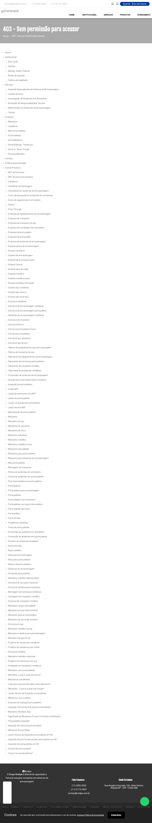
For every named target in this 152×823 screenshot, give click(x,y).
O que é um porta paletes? (20, 753)
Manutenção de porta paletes (22, 412)
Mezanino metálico (17, 440)
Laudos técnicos (15, 94)
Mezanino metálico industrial (21, 656)
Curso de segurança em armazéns (24, 200)
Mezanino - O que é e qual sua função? (26, 689)
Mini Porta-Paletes (17, 131)
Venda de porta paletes (19, 573)
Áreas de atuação (16, 75)
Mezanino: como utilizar (19, 698)
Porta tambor (14, 518)
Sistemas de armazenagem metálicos (26, 315)
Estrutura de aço (16, 624)
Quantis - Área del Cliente (135, 4)
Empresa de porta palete (19, 232)
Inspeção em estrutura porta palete (24, 725)
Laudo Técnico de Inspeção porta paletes (27, 693)
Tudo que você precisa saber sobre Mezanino (29, 684)
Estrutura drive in (16, 324)
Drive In (11, 204)
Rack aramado (15, 546)
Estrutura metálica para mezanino (24, 587)
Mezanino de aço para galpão (22, 606)
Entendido (116, 815)
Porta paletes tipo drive (19, 509)
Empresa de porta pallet (19, 237)
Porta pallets (14, 513)
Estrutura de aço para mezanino (23, 582)
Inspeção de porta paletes (20, 384)
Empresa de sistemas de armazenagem (27, 241)
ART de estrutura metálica (20, 177)
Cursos (11, 112)
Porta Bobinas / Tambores (20, 145)
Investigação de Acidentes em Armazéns (27, 98)
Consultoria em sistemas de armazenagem (28, 191)
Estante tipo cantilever (18, 287)
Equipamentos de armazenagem (23, 246)
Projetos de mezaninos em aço (22, 661)
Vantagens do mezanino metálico (24, 596)
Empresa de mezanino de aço (22, 223)
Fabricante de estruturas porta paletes (26, 361)
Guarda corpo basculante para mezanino (27, 380)
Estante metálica (16, 274)
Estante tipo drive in (17, 292)
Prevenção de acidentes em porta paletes (27, 536)
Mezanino (13, 121)
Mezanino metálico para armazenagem (26, 633)
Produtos (9, 117)
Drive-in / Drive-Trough (18, 149)
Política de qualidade (17, 80)
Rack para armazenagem (20, 555)
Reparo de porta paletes (19, 564)
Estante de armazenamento (21, 260)
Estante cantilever (16, 251)
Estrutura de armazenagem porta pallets (27, 310)
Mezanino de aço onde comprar (23, 619)
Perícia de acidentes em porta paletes (25, 476)
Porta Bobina (14, 486)
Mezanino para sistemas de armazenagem (28, 458)
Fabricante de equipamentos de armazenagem (30, 357)
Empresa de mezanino (18, 218)
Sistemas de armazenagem (21, 569)
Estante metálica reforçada (21, 283)
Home (6, 36)
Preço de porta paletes (18, 527)
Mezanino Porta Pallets (19, 730)
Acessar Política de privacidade (90, 815)
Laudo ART (13, 389)
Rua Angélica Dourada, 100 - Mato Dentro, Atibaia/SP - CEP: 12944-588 (124, 786)
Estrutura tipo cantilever (19, 338)
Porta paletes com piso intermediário (25, 504)
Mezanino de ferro (17, 430)
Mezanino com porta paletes (21, 670)
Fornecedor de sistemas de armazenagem (28, 375)
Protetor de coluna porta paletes (23, 541)
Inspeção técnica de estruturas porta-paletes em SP (32, 739)
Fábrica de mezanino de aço (21, 352)
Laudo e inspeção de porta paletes (24, 403)
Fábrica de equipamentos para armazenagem (29, 347)
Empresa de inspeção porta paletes (24, 702)
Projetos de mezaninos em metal (23, 647)
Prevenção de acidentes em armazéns (26, 532)
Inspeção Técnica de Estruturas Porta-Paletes (29, 707)
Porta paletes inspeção (19, 721)
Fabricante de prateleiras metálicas (24, 370)
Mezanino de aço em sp (19, 638)
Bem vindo (13, 62)
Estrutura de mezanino (19, 320)
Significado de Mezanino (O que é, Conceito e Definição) (34, 716)
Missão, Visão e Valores (19, 71)
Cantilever (13, 126)
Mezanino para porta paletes (21, 453)
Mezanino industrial (17, 435)
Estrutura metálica (17, 652)
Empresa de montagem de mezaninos (26, 227)
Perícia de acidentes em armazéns (24, 472)
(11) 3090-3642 (38, 4)
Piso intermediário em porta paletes (25, 481)
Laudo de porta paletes (19, 398)
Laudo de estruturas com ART (22, 393)
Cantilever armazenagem (20, 186)
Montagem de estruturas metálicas (24, 592)
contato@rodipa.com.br (79, 793)
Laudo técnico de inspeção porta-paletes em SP (30, 735)
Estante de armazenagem (20, 255)
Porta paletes (14, 495)
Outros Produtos (13, 168)
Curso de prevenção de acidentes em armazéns (30, 195)
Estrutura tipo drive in (18, 343)
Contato (9, 158)
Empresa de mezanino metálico (23, 601)
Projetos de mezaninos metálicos (23, 642)
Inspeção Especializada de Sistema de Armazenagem (33, 89)
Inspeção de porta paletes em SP (23, 744)
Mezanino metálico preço (20, 444)
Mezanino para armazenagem (22, 615)
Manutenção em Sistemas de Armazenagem (29, 108)
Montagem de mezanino (19, 467)
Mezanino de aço (16, 421)
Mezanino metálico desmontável (23, 578)
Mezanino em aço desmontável (23, 610)
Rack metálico (14, 550)
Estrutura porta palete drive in (22, 329)
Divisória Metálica (16, 154)
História (11, 66)
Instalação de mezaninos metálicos (24, 665)
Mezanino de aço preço (19, 426)
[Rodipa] (21, 11)
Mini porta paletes (16, 463)
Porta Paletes (14, 135)
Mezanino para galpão (18, 449)
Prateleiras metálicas (18, 523)
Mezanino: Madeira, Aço (19, 712)
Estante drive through (18, 269)
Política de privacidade (15, 163)
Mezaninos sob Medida (19, 679)
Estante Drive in (15, 264)
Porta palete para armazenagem (23, 490)
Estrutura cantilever (17, 301)
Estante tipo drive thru (18, 297)
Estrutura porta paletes (19, 334)
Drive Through (14, 209)
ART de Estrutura (16, 172)
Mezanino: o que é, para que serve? (24, 675)
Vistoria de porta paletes (19, 748)
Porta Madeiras (15, 140)
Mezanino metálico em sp (20, 629)
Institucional (10, 57)
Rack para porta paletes (19, 559)
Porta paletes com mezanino (21, 499)
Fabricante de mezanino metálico (23, 366)
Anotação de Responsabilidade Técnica (26, 103)
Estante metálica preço (19, 278)
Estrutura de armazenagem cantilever (26, 306)
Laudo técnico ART (17, 407)
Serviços (9, 85)
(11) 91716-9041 (59, 4)
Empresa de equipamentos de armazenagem (29, 214)
